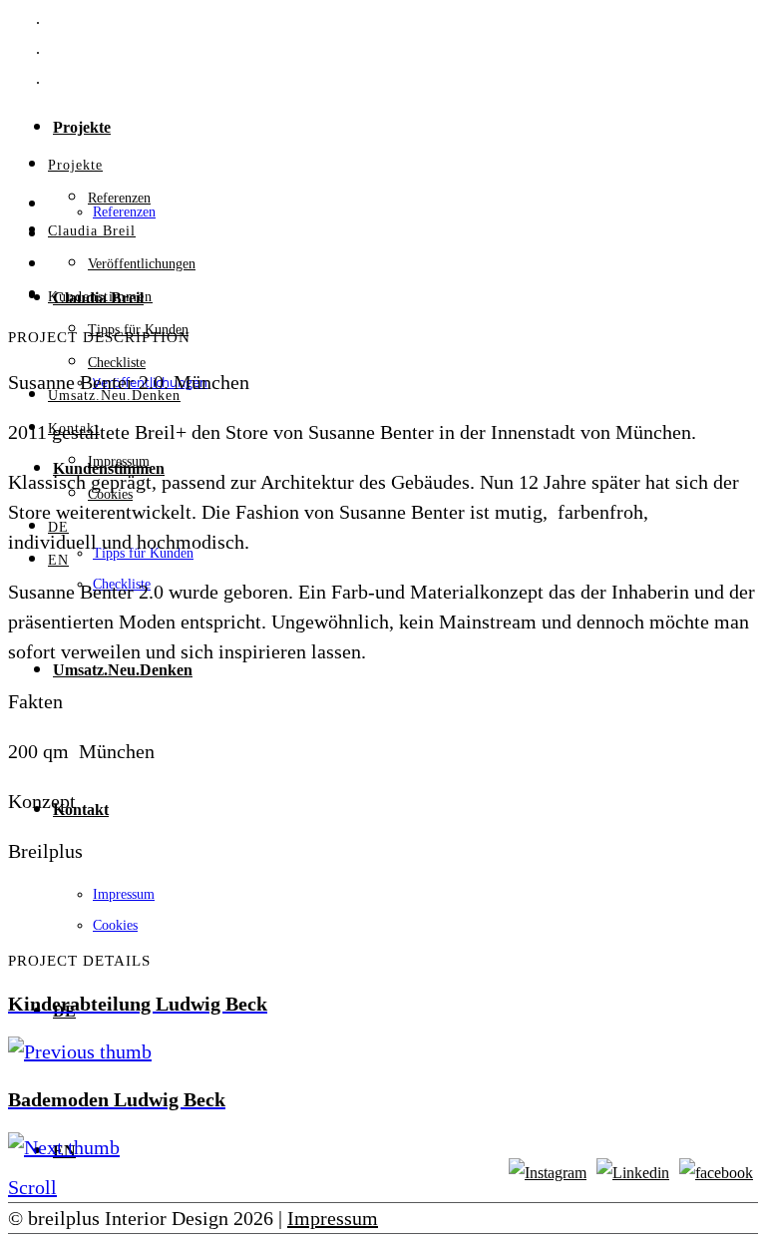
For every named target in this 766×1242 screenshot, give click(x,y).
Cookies (115, 925)
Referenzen (119, 198)
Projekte (82, 127)
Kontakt (81, 809)
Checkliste (117, 362)
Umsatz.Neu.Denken (122, 669)
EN (58, 560)
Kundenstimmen (100, 296)
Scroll (32, 1187)
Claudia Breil (92, 230)
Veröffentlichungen (141, 263)
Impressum (124, 894)
